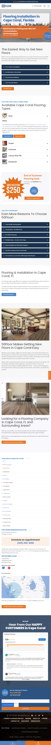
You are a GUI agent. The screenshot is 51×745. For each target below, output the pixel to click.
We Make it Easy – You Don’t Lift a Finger (15, 240)
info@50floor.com (24, 715)
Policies (16, 737)
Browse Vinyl (19, 136)
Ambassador (35, 721)
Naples (5, 500)
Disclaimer (22, 737)
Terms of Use (29, 737)
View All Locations (8, 294)
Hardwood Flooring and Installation (30, 732)
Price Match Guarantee (11, 234)
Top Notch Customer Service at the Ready (16, 250)
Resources (25, 721)
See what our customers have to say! (28, 1)
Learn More (7, 136)
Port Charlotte (7, 511)
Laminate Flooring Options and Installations (37, 728)
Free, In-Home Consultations (12, 67)
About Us (36, 718)
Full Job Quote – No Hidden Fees (13, 229)
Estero (5, 475)
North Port (6, 508)
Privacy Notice (36, 737)
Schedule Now (49, 375)
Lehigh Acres (6, 493)
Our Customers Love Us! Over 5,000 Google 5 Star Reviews (20, 255)
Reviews (28, 718)
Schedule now (7, 88)
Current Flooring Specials (13, 718)
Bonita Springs (7, 464)
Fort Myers (6, 479)
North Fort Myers (8, 504)
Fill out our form (26, 551)
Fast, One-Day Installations (12, 77)
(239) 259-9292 (25, 542)
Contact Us (15, 721)
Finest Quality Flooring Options (13, 224)
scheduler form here (21, 600)
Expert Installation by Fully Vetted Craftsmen (16, 245)
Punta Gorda (6, 515)
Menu (48, 7)
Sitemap (11, 737)
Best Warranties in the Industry (13, 72)
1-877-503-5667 (13, 715)
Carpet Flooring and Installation (18, 728)
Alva (4, 461)
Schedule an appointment (33, 198)
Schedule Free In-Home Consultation (13, 442)
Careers (44, 718)
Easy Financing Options (11, 82)
